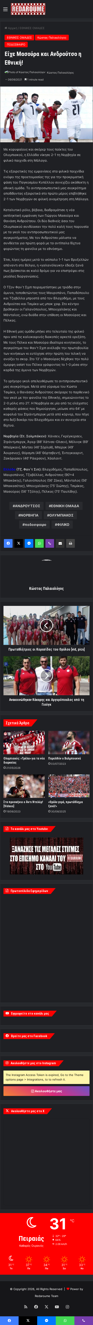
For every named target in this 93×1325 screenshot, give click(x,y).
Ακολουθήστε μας (48, 1091)
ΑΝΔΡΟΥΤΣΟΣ (27, 506)
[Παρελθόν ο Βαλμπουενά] (69, 742)
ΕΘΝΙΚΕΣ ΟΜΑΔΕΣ (32, 28)
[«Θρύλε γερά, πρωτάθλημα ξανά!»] (69, 786)
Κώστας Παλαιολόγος (51, 37)
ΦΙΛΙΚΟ (63, 524)
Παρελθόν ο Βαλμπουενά (64, 758)
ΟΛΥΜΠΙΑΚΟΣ (61, 515)
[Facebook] (8, 543)
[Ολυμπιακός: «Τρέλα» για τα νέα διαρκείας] (24, 742)
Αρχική (12, 28)
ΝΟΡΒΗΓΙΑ (29, 515)
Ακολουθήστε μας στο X (27, 1111)
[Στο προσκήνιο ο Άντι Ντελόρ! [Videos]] (24, 786)
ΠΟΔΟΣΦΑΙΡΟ (16, 44)
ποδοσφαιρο (35, 524)
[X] (18, 543)
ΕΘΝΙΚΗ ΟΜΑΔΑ (65, 506)
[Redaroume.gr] (28, 9)
